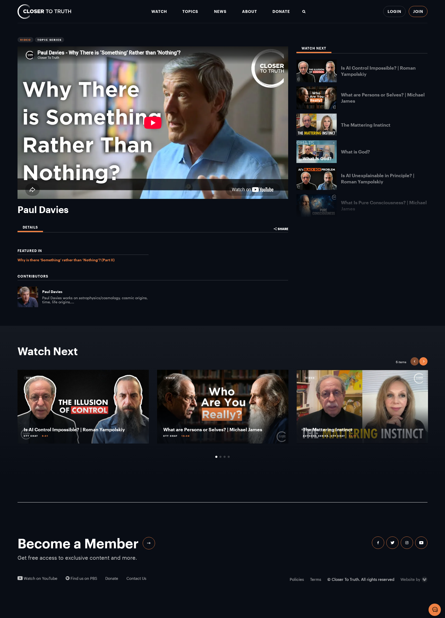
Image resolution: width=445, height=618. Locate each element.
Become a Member (78, 543)
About (249, 11)
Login (394, 11)
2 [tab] (220, 457)
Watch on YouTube (40, 578)
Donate (281, 11)
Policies (297, 579)
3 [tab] (225, 457)
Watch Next (314, 48)
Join (418, 11)
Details (30, 227)
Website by (410, 579)
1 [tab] (216, 457)
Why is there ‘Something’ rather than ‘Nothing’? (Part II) (66, 260)
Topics (190, 11)
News (220, 11)
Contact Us (136, 578)
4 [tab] (229, 457)
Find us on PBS (83, 578)
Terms (315, 579)
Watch (159, 11)
